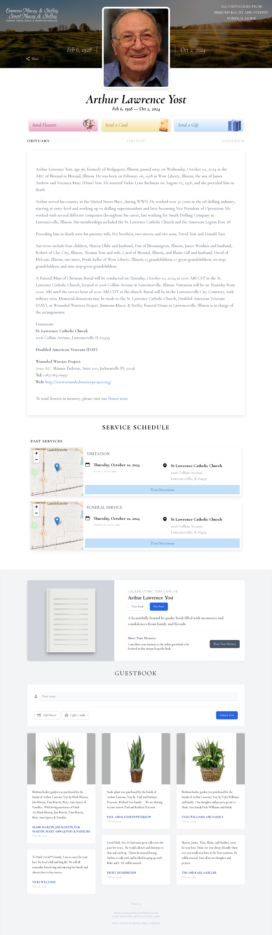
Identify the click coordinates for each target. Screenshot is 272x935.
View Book (138, 606)
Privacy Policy (126, 916)
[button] (57, 467)
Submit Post (227, 715)
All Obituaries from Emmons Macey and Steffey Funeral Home (241, 12)
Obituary (38, 140)
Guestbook (233, 140)
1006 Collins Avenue (187, 472)
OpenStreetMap (139, 923)
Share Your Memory (224, 644)
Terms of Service (146, 916)
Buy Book (158, 606)
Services (135, 140)
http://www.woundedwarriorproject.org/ (78, 382)
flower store (118, 398)
